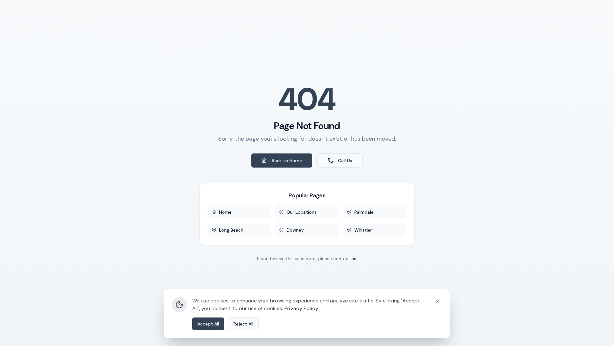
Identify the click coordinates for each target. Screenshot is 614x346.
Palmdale (364, 212)
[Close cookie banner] (437, 301)
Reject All (243, 324)
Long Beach (231, 230)
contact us (344, 258)
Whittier (363, 230)
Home (225, 212)
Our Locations (302, 212)
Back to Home (287, 160)
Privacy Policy (301, 308)
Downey (295, 230)
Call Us (345, 160)
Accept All (208, 324)
